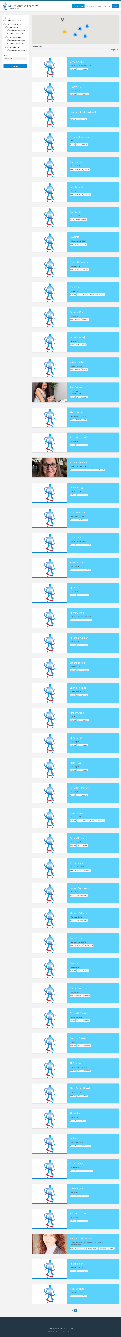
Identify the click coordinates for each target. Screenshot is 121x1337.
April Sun (74, 587)
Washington (86, 995)
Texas (84, 119)
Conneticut (73, 1196)
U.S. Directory (78, 6)
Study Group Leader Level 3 (18, 50)
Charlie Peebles (78, 687)
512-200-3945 (76, 1245)
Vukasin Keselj (77, 337)
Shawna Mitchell (78, 462)
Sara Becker (76, 387)
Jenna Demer (77, 1163)
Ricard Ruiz (76, 1113)
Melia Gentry (77, 412)
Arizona (72, 144)
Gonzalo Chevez (78, 1038)
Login (115, 6)
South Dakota (89, 945)
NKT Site (107, 6)
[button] (62, 20)
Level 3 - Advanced (13, 47)
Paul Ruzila (75, 212)
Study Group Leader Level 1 (18, 30)
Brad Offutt (76, 237)
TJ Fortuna (75, 1063)
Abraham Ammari (79, 637)
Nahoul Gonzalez (79, 1213)
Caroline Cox (76, 312)
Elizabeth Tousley (79, 262)
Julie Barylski (77, 1188)
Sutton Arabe (77, 61)
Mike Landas (76, 1263)
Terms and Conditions (55, 1328)
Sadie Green (76, 938)
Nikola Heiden (77, 362)
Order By (6, 55)
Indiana (72, 695)
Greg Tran (75, 287)
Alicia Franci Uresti (80, 1088)
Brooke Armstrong (79, 888)
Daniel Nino (76, 537)
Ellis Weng (75, 86)
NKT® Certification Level (13, 24)
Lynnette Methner (79, 787)
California (73, 69)
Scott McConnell (78, 437)
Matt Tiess (75, 762)
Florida (72, 520)
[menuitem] (78, 6)
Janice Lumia (76, 863)
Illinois (72, 219)
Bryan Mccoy (76, 963)
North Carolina (86, 1146)
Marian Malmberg (79, 913)
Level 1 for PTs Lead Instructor (15, 21)
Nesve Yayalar (77, 812)
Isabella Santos (77, 186)
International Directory (93, 6)
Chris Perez (76, 737)
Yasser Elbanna (78, 562)
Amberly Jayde (77, 1138)
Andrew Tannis (78, 612)
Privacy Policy (68, 1328)
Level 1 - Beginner (13, 27)
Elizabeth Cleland (79, 1013)
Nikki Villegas (77, 1288)
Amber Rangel (77, 487)
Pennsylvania (86, 870)
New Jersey (88, 620)
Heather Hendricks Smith (83, 111)
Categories (6, 18)
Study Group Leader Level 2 (18, 40)
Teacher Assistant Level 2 (17, 43)
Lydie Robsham (77, 512)
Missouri (87, 169)
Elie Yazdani (76, 988)
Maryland (85, 269)
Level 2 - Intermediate (14, 37)
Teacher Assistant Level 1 (17, 33)
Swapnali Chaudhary (81, 1238)
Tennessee (85, 319)
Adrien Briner (77, 837)
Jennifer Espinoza (79, 136)
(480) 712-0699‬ (76, 393)
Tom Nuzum (76, 161)
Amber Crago (77, 712)
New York (87, 194)
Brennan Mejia (77, 662)
